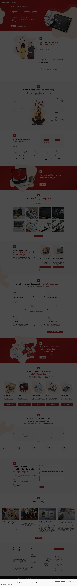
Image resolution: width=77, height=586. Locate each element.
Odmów (70, 581)
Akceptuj (60, 581)
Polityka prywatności (3, 584)
